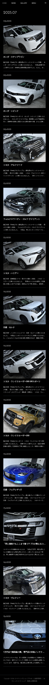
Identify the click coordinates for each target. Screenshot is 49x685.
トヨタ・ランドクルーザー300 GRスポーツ (21, 381)
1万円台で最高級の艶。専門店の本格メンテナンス (24, 651)
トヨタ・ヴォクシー (11, 597)
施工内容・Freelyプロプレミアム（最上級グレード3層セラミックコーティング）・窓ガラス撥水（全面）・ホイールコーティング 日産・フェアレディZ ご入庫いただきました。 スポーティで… (24, 497)
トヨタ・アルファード (12, 164)
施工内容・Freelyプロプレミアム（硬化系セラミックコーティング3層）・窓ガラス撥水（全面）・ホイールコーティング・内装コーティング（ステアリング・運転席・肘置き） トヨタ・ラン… (24, 389)
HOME (4, 3)
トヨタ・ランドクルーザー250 (16, 435)
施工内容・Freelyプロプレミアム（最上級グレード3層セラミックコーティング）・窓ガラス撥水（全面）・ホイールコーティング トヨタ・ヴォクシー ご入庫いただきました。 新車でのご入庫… (24, 605)
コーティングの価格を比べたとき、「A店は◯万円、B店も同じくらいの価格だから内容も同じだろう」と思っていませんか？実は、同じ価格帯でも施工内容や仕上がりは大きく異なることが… (24, 551)
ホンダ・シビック (11, 110)
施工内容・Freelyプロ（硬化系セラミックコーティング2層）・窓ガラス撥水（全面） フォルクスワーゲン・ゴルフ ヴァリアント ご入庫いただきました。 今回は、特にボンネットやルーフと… (24, 227)
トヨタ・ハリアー (11, 273)
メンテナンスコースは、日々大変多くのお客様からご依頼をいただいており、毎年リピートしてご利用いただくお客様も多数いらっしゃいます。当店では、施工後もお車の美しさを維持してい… (24, 660)
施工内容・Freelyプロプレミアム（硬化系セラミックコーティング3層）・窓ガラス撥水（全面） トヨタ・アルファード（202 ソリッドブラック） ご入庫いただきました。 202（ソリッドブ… (24, 173)
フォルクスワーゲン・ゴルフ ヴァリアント (21, 219)
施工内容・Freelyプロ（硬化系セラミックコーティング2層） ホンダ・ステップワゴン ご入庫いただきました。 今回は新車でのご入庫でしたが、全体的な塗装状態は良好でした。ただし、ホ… (24, 64)
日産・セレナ (9, 327)
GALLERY (23, 3)
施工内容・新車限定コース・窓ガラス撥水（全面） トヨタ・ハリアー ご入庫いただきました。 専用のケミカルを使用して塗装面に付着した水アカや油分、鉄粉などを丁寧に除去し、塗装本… (24, 281)
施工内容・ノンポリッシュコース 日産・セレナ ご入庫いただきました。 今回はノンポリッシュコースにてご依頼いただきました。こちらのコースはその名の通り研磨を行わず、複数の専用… (24, 335)
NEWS (13, 3)
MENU (34, 3)
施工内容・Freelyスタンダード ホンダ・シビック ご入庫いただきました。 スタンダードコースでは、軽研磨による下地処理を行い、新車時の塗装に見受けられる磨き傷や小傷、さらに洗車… (24, 118)
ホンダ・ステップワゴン (13, 56)
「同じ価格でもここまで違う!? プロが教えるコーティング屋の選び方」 (24, 543)
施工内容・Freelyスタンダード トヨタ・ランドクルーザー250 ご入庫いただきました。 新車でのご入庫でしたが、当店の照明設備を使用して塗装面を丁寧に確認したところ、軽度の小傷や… (24, 443)
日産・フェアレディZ (12, 489)
